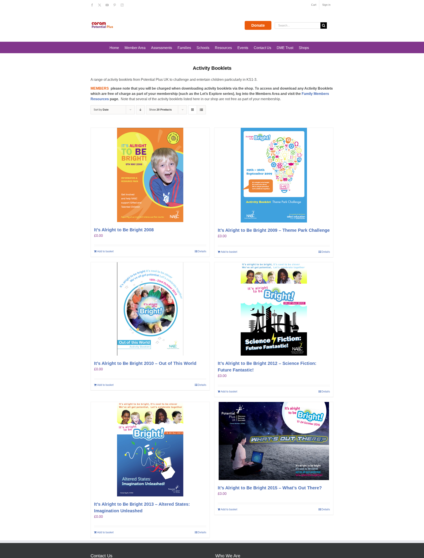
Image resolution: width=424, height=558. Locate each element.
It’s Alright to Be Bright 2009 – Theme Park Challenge (274, 230)
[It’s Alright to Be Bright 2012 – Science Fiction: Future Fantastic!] (273, 309)
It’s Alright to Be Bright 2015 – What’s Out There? (270, 487)
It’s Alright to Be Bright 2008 (124, 229)
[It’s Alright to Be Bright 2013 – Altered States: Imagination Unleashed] (150, 449)
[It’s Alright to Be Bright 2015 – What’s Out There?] (273, 441)
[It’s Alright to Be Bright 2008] (150, 175)
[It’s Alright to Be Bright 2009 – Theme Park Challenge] (273, 175)
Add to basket (105, 251)
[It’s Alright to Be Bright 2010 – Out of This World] (150, 309)
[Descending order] (140, 109)
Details (202, 251)
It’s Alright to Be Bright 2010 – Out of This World (145, 363)
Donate (258, 25)
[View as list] (201, 110)
